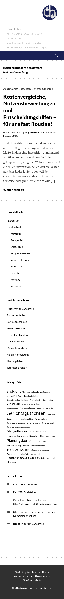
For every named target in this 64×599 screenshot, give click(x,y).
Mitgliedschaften (20, 253)
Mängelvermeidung (18, 354)
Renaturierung (14, 445)
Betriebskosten (36, 400)
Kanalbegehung (13, 419)
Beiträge (24, 400)
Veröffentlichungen (21, 259)
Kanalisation (41, 418)
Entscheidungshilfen (15, 408)
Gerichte (49, 408)
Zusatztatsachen (13, 454)
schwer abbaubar (38, 446)
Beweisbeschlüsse (17, 321)
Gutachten (51, 414)
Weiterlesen (14, 190)
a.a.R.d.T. (14, 391)
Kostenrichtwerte (33, 423)
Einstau (25, 404)
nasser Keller (41, 432)
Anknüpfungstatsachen (40, 392)
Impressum (13, 220)
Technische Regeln (17, 367)
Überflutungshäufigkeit (30, 454)
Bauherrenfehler (16, 315)
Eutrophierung (29, 408)
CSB (45, 399)
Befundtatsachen (13, 400)
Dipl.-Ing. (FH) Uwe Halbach (35, 132)
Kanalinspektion (26, 419)
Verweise (16, 286)
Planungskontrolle (22, 440)
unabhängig (44, 450)
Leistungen (17, 246)
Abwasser (26, 392)
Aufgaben (16, 233)
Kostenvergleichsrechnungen (18, 427)
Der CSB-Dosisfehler (25, 492)
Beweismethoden (16, 328)
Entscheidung (34, 404)
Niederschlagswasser (17, 435)
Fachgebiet (17, 240)
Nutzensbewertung (47, 436)
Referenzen (17, 266)
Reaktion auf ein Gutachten (28, 523)
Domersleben (13, 403)
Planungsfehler (15, 361)
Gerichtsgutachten (42, 88)
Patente (15, 272)
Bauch (20, 396)
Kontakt (15, 279)
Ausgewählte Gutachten (17, 88)
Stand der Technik (18, 449)
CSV (51, 399)
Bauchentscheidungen (33, 396)
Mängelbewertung (17, 347)
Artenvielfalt (12, 396)
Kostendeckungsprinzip (16, 423)
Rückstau (26, 446)
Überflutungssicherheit (46, 458)
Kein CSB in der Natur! (26, 484)
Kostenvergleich (48, 423)
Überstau (11, 461)
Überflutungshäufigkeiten (21, 457)
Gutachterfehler (16, 341)
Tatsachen (35, 450)
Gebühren (40, 408)
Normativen (34, 436)
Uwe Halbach (27, 38)
